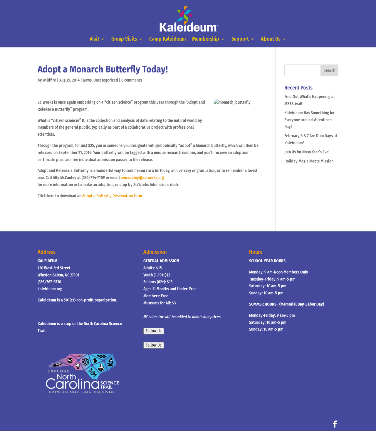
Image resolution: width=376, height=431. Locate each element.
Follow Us (154, 331)
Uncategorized (105, 80)
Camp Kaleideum (167, 39)
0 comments (131, 80)
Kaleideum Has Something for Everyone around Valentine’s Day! (309, 120)
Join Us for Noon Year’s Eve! (306, 152)
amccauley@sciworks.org (142, 177)
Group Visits (124, 39)
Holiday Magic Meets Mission (308, 161)
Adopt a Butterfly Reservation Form (112, 195)
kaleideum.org (50, 288)
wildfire (49, 80)
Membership (205, 39)
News (87, 80)
